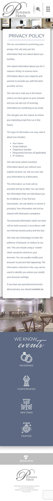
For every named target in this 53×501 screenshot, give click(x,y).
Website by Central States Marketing (26, 490)
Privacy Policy (26, 492)
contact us (37, 289)
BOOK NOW (26, 461)
